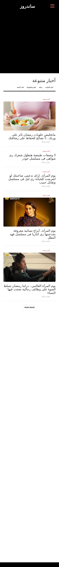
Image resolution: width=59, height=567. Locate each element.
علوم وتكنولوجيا (31, 87)
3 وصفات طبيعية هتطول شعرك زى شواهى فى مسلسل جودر (32, 156)
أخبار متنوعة (46, 99)
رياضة (40, 87)
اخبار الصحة (20, 87)
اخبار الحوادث (49, 87)
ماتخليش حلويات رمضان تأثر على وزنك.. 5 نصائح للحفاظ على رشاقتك (32, 136)
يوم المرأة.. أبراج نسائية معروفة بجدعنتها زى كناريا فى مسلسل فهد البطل (33, 233)
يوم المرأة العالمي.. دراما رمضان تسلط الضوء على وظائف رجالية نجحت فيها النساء (30, 289)
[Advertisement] (29, 42)
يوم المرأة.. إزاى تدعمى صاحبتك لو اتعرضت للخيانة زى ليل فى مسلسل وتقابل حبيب (32, 178)
